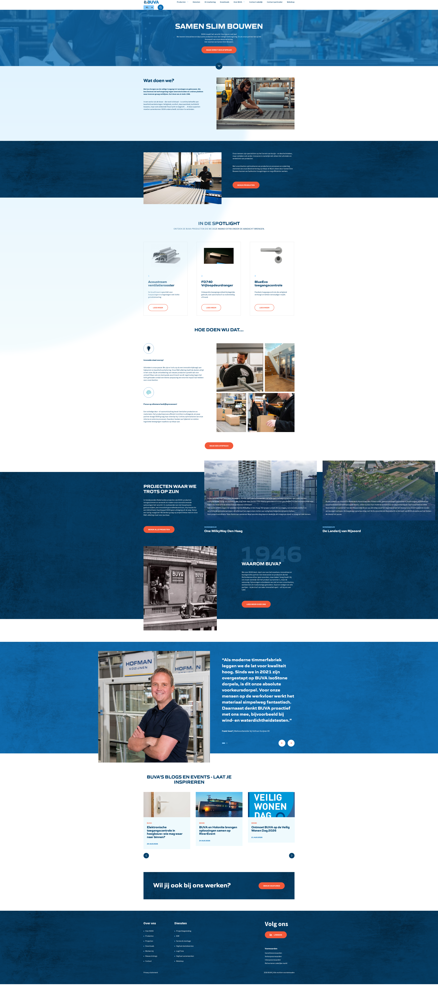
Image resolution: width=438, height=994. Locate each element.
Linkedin (278, 935)
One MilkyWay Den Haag (223, 530)
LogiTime (180, 951)
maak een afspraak (219, 446)
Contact (148, 961)
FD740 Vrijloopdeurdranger (217, 283)
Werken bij (149, 951)
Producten (181, 2)
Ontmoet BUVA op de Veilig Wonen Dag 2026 (270, 828)
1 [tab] (223, 743)
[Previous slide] (146, 855)
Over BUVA (238, 2)
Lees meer (158, 307)
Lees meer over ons (256, 604)
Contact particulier (275, 2)
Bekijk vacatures (271, 886)
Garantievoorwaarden (273, 953)
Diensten (196, 2)
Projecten (149, 941)
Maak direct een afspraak (219, 50)
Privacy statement (150, 972)
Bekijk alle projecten (159, 529)
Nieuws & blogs (151, 956)
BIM (177, 936)
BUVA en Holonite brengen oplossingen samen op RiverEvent (218, 830)
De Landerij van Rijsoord (342, 530)
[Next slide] (292, 855)
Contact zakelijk (255, 2)
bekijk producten (246, 185)
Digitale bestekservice (185, 946)
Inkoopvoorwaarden (273, 960)
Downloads (224, 2)
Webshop (291, 2)
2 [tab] (226, 743)
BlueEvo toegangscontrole (268, 283)
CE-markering (210, 2)
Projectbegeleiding (183, 931)
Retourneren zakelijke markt (276, 963)
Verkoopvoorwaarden (273, 956)
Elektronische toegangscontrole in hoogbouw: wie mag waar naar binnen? (164, 831)
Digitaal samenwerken (185, 956)
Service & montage (183, 941)
